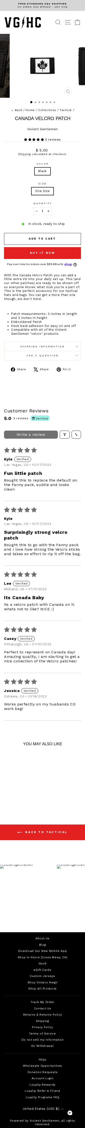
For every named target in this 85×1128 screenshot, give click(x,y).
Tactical (66, 110)
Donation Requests (43, 1072)
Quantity (42, 203)
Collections (47, 110)
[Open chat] (70, 1113)
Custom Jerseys (42, 976)
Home (30, 110)
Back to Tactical (46, 832)
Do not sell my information (42, 1039)
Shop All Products (42, 988)
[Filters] (65, 435)
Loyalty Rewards (42, 1084)
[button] (34, 139)
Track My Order (42, 1002)
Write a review (31, 434)
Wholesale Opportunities (42, 1065)
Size (42, 183)
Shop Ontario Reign (43, 982)
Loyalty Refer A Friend (42, 1090)
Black (42, 171)
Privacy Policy (42, 1027)
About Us (42, 938)
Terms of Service (42, 1033)
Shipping (24, 154)
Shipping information (42, 346)
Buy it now (42, 252)
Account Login (42, 1078)
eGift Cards (42, 970)
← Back (16, 110)
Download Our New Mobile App (42, 951)
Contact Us (42, 1008)
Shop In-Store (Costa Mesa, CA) (42, 957)
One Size (42, 191)
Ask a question (42, 355)
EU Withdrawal (42, 1046)
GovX (43, 963)
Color (42, 163)
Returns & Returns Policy (42, 1014)
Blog (42, 944)
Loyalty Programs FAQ (43, 1097)
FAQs (43, 1059)
